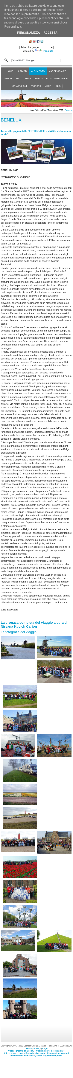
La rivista (22, 71)
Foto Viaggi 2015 (55, 110)
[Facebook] (37, 42)
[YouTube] (34, 42)
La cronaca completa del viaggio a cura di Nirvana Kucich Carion (34, 624)
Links (57, 86)
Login (45, 1048)
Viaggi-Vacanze (57, 71)
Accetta (50, 32)
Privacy (37, 1048)
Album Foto (38, 71)
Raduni (8, 79)
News (28, 79)
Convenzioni (19, 86)
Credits (28, 1048)
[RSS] (30, 42)
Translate (47, 51)
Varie (48, 86)
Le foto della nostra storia (51, 79)
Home (10, 71)
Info (18, 79)
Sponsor (36, 86)
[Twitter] (41, 42)
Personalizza (28, 32)
